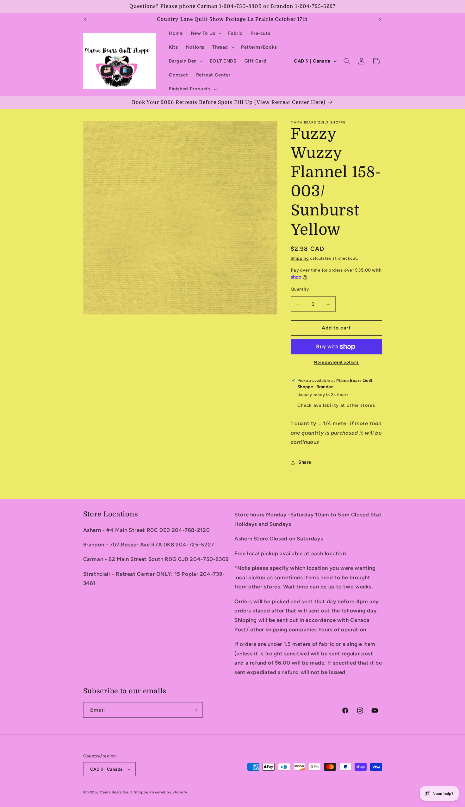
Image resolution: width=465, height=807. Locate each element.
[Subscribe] (195, 710)
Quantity (300, 289)
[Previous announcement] (85, 19)
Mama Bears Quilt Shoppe (123, 792)
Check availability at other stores (336, 405)
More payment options (336, 362)
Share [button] (304, 462)
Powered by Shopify (168, 792)
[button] (205, 33)
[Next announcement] (380, 19)
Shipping (300, 258)
